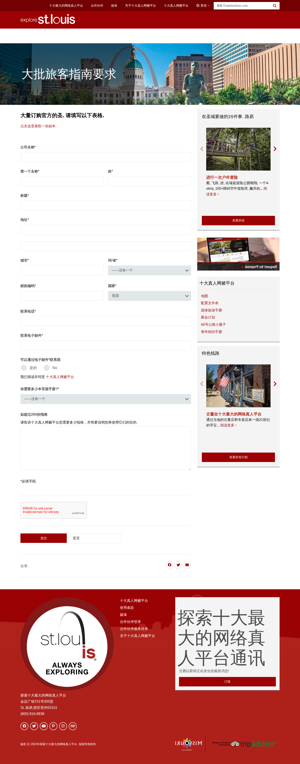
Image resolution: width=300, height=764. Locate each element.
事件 (113, 34)
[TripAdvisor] (244, 744)
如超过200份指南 (33, 414)
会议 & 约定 (207, 34)
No (54, 368)
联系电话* (28, 311)
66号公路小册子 (213, 324)
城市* (24, 260)
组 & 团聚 (232, 34)
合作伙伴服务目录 (134, 629)
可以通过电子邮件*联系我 (40, 360)
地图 (204, 296)
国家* (112, 286)
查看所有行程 (238, 457)
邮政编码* (28, 286)
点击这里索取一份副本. (38, 126)
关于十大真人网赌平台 (140, 5)
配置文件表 (210, 303)
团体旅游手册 (211, 310)
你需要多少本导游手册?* (39, 389)
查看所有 (238, 220)
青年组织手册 (211, 332)
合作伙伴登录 (130, 622)
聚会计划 (208, 317)
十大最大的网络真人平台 (66, 5)
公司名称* (28, 147)
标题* (24, 195)
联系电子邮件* (31, 335)
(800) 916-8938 (32, 714)
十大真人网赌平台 (176, 5)
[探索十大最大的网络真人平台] (47, 23)
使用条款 (127, 607)
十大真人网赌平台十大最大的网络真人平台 (156, 34)
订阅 (227, 681)
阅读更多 (228, 425)
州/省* (112, 260)
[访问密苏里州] (188, 744)
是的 (33, 368)
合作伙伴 (97, 5)
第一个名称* (29, 171)
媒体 (114, 5)
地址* (24, 220)
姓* (110, 171)
